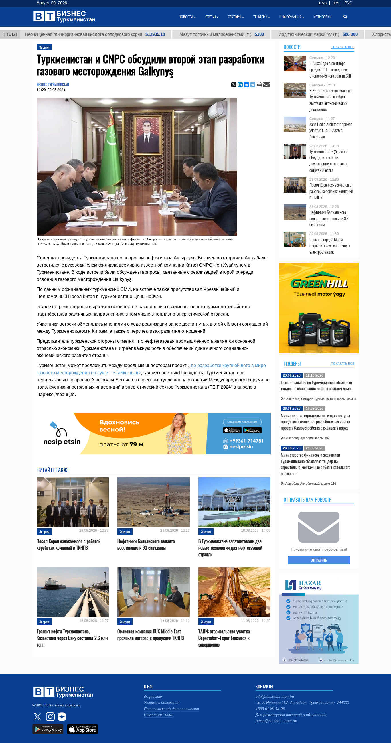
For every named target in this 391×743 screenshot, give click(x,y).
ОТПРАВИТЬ (319, 560)
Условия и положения (161, 703)
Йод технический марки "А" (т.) (298, 34)
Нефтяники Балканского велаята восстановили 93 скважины (146, 544)
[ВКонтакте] (246, 84)
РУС (348, 3)
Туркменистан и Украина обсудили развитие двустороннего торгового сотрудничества (328, 160)
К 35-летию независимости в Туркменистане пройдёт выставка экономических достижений (330, 100)
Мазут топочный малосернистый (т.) (202, 34)
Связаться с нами (158, 715)
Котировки (322, 16)
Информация (290, 16)
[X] (233, 84)
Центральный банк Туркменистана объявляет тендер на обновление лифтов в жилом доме (316, 385)
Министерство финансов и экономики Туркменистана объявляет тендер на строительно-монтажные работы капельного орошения (315, 464)
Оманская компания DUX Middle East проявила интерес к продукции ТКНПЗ (150, 634)
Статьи (210, 16)
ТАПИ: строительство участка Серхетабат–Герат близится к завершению (224, 638)
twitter (38, 716)
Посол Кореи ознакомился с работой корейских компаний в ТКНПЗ (68, 544)
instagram (49, 716)
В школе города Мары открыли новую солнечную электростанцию (329, 245)
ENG (323, 3)
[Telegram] (252, 84)
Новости (292, 47)
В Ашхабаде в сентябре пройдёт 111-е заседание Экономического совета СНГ (330, 69)
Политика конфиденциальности (171, 709)
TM (336, 3)
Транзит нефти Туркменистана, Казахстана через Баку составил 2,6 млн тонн (72, 638)
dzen (61, 716)
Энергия (44, 47)
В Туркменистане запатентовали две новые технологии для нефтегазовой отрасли (230, 548)
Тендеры (292, 363)
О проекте (153, 697)
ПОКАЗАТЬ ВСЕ (342, 47)
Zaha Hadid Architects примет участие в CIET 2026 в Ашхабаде (330, 130)
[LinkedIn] (240, 84)
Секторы (234, 16)
